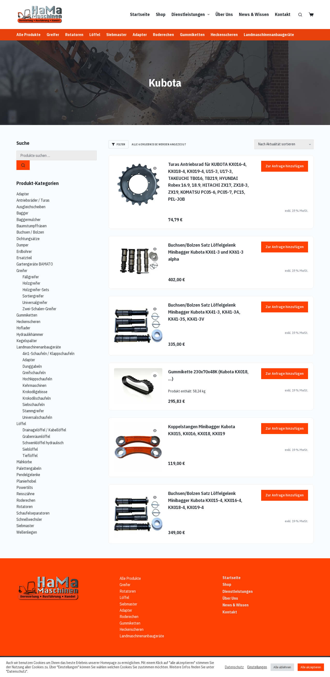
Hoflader (23, 327)
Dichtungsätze (28, 238)
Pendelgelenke (28, 474)
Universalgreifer (34, 302)
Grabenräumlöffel (36, 436)
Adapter (140, 34)
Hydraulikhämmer (29, 334)
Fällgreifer (30, 276)
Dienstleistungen (188, 14)
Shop (160, 14)
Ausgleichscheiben (30, 206)
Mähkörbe (24, 461)
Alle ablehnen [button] (282, 667)
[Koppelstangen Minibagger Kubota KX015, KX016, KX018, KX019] (138, 447)
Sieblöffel (30, 449)
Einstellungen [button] (257, 667)
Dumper (22, 245)
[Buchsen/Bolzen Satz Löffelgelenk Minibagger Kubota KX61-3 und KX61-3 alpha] (138, 261)
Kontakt (282, 14)
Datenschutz (234, 667)
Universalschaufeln (37, 417)
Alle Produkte (28, 34)
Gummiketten (192, 34)
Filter (121, 144)
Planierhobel (26, 481)
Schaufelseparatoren (33, 513)
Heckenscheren (224, 34)
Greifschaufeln (34, 372)
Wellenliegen (26, 532)
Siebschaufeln (33, 404)
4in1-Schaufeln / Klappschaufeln (48, 353)
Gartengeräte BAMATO (34, 264)
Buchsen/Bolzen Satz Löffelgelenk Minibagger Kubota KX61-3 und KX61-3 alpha (206, 252)
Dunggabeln (32, 366)
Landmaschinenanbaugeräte (269, 34)
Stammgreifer (33, 410)
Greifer (53, 34)
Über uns (224, 14)
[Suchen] (300, 14)
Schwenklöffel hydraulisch (43, 442)
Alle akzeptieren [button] (311, 667)
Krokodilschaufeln (36, 398)
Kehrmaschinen (34, 385)
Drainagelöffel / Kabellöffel (44, 429)
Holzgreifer (31, 283)
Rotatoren (74, 34)
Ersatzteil (24, 257)
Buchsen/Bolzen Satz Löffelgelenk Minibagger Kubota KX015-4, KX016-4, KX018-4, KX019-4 (205, 500)
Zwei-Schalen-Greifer (39, 308)
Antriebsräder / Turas (33, 200)
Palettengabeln (28, 468)
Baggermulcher (28, 219)
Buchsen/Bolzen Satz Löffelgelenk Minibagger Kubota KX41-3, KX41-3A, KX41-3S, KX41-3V (204, 312)
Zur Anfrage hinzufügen (284, 166)
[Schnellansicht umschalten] (155, 168)
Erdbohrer (24, 251)
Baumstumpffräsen (31, 225)
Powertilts (24, 487)
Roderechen (163, 34)
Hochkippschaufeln (37, 378)
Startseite (140, 14)
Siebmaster (116, 34)
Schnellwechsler (29, 519)
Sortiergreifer (33, 296)
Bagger (22, 213)
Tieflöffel (30, 455)
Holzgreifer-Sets (35, 289)
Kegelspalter (26, 340)
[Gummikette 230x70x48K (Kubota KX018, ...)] (138, 386)
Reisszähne (25, 493)
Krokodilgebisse (34, 391)
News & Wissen (254, 14)
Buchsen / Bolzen (30, 232)
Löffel (94, 34)
